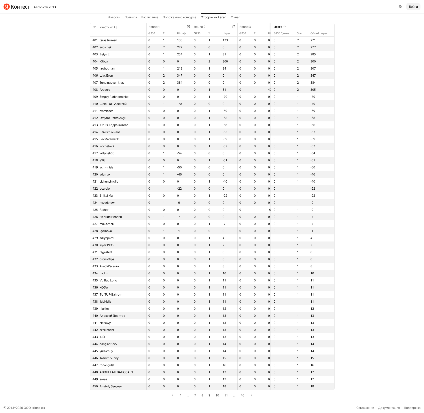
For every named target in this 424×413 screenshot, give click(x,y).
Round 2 (199, 26)
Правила (131, 17)
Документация (389, 407)
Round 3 (245, 26)
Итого (278, 26)
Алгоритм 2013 (45, 7)
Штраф (181, 33)
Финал (235, 17)
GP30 (151, 33)
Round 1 (154, 26)
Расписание (149, 17)
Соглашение (365, 407)
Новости (114, 17)
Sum (300, 33)
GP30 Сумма (281, 33)
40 (242, 395)
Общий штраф (319, 33)
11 (226, 395)
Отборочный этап (213, 17)
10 (217, 395)
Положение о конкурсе (179, 17)
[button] (108, 27)
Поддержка (412, 407)
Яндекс (38, 407)
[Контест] (17, 7)
